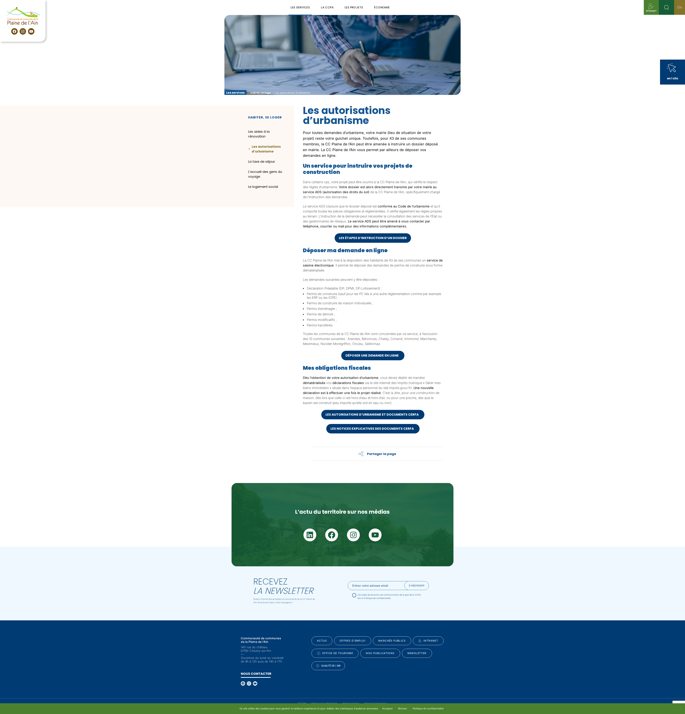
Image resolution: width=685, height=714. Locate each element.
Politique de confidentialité (428, 708)
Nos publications (380, 653)
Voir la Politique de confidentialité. (374, 598)
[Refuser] (680, 708)
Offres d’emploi (353, 640)
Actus (322, 640)
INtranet (430, 640)
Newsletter (417, 653)
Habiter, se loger (260, 92)
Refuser (402, 708)
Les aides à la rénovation (259, 134)
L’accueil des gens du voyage (265, 174)
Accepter (387, 708)
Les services (235, 93)
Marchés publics (392, 640)
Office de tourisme (337, 653)
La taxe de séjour (261, 161)
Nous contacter (256, 673)
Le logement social (263, 186)
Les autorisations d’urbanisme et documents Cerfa (373, 414)
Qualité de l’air (331, 665)
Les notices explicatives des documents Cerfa (373, 428)
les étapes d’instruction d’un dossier (373, 238)
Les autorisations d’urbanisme (266, 149)
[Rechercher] (666, 7)
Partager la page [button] (381, 454)
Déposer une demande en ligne (373, 355)
